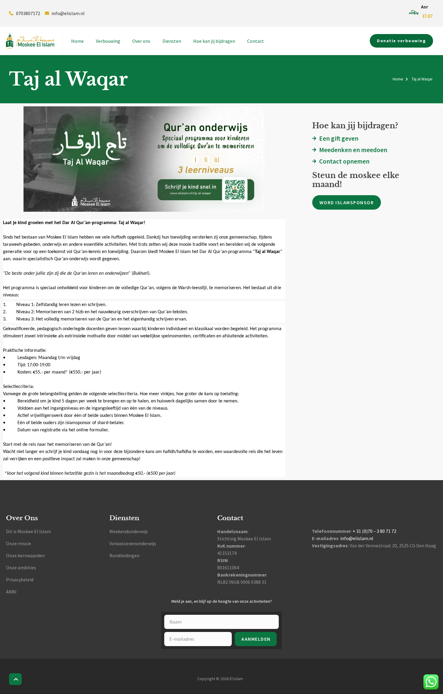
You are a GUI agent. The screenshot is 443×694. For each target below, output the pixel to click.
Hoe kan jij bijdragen (214, 41)
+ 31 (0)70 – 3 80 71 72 (374, 531)
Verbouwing (108, 41)
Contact (255, 41)
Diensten (171, 41)
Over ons (141, 41)
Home (77, 41)
